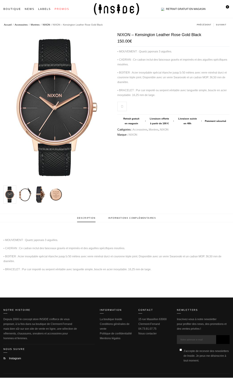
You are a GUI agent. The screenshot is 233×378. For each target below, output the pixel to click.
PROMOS (62, 8)
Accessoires (21, 24)
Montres (35, 24)
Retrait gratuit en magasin (186, 8)
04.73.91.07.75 (147, 328)
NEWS (29, 8)
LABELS (44, 8)
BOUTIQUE (12, 8)
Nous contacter (147, 333)
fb (4, 358)
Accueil (8, 24)
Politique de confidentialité (116, 333)
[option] (9, 195)
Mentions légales (110, 338)
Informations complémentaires (132, 218)
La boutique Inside (111, 319)
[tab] (86, 218)
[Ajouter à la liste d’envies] (122, 107)
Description (86, 218)
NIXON (46, 24)
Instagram (15, 358)
